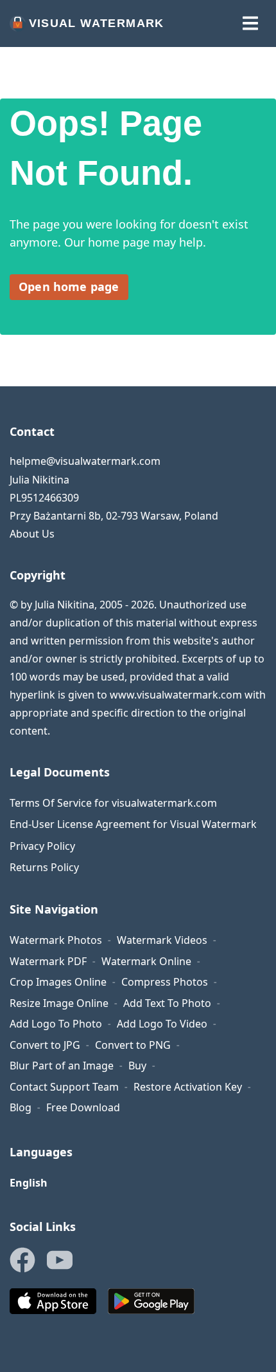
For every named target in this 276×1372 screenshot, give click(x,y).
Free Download (83, 1107)
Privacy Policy (42, 846)
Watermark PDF (48, 961)
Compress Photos (164, 982)
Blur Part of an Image (62, 1065)
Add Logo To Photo (56, 1024)
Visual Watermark (96, 23)
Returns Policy (44, 867)
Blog (20, 1107)
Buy (137, 1065)
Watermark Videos (162, 940)
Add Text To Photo (167, 1003)
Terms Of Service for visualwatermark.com (113, 803)
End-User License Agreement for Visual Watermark (133, 824)
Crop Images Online (58, 982)
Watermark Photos (56, 940)
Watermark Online (146, 961)
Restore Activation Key (188, 1087)
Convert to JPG (45, 1045)
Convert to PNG (133, 1045)
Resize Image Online (59, 1003)
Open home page (69, 286)
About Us (32, 534)
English (28, 1183)
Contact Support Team (64, 1087)
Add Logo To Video (162, 1024)
